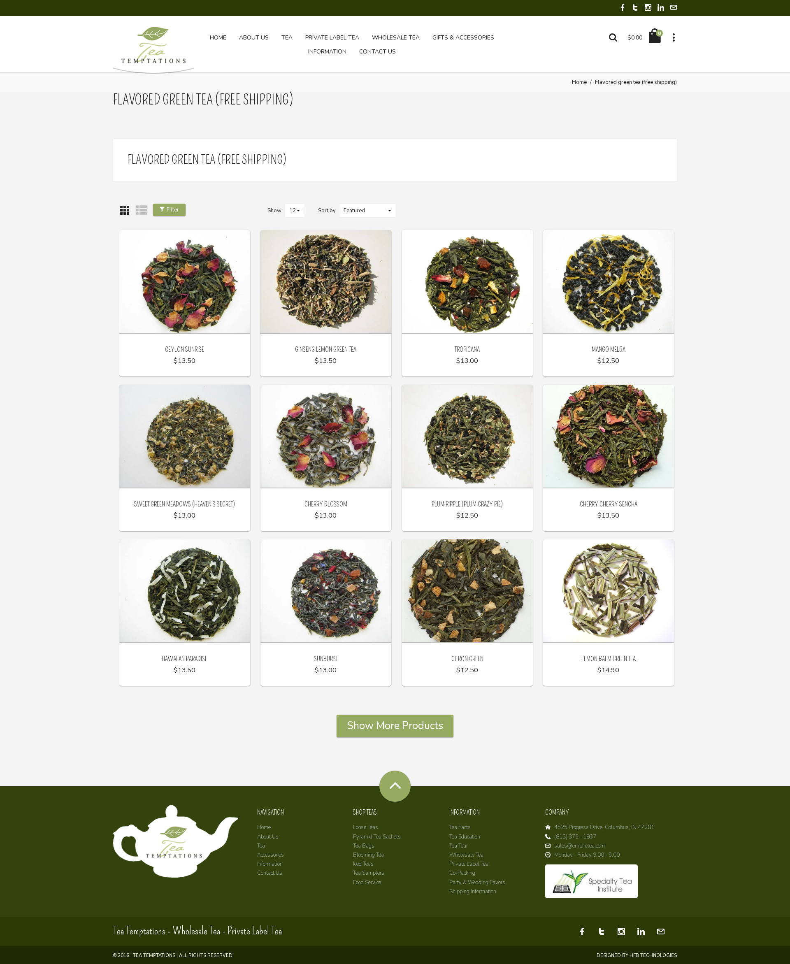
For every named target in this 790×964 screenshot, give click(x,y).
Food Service (367, 882)
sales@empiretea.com (579, 846)
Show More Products (395, 726)
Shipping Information (472, 891)
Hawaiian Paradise (184, 659)
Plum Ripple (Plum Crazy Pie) (467, 504)
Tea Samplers (368, 873)
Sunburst (326, 659)
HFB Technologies (653, 955)
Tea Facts (460, 827)
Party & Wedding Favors (477, 882)
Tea (261, 846)
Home (579, 82)
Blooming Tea (368, 855)
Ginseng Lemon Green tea (325, 349)
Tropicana (467, 349)
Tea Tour (458, 846)
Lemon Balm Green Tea (608, 659)
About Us (268, 837)
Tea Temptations (154, 955)
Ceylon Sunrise (184, 349)
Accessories (270, 855)
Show (274, 210)
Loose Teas (365, 827)
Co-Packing (462, 873)
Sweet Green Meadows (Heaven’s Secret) (184, 504)
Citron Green (467, 659)
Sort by (327, 210)
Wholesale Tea (466, 855)
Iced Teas (363, 864)
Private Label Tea (468, 864)
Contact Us (269, 873)
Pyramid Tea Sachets (377, 837)
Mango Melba (608, 349)
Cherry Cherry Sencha (608, 504)
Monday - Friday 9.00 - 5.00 (587, 855)
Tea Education (464, 837)
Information (270, 864)
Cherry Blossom (325, 504)
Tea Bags (363, 846)
